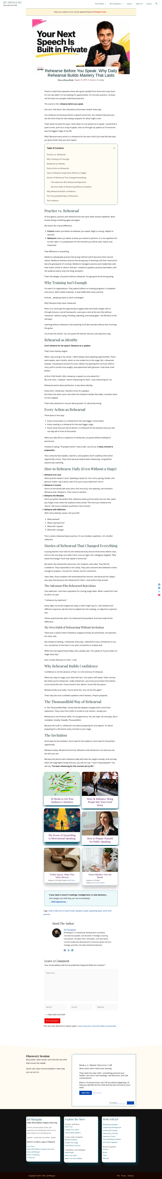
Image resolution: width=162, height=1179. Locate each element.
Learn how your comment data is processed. (97, 1026)
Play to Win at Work (65, 80)
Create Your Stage (71, 1143)
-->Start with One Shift (55, 1014)
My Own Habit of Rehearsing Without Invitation (71, 187)
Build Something (71, 1140)
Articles (105, 1149)
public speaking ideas (92, 911)
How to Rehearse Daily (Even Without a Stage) (66, 173)
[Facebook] (159, 584)
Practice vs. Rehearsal (56, 154)
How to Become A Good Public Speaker (65, 911)
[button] (156, 3)
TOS (118, 1176)
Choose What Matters (73, 1133)
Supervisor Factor (109, 1136)
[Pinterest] (159, 594)
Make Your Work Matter (73, 1158)
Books (105, 1152)
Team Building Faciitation (112, 1139)
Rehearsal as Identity (56, 163)
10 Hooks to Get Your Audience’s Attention (62, 800)
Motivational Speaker (110, 1124)
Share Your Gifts (71, 1155)
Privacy (123, 1176)
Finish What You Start (72, 1145)
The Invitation (53, 200)
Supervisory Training (110, 1133)
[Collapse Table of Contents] (114, 148)
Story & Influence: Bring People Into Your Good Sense (100, 802)
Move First (68, 1127)
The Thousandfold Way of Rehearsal (62, 196)
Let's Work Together (110, 1142)
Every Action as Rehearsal (58, 168)
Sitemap (106, 1158)
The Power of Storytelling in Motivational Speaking (62, 837)
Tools (105, 1155)
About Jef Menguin (33, 1152)
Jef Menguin (12, 2)
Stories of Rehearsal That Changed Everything (66, 177)
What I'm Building (33, 1155)
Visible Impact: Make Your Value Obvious (62, 875)
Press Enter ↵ (98, 1093)
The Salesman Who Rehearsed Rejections (68, 182)
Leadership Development (112, 1127)
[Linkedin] (159, 588)
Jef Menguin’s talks (99, 12)
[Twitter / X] (68, 950)
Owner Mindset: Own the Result (99, 875)
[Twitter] (159, 591)
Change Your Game (72, 1130)
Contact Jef (31, 1158)
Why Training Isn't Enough (58, 159)
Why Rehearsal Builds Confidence (61, 191)
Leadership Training (110, 1130)
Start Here (30, 1146)
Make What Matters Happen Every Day (40, 1149)
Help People (69, 1152)
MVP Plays (71, 880)
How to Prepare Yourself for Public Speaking (100, 840)
